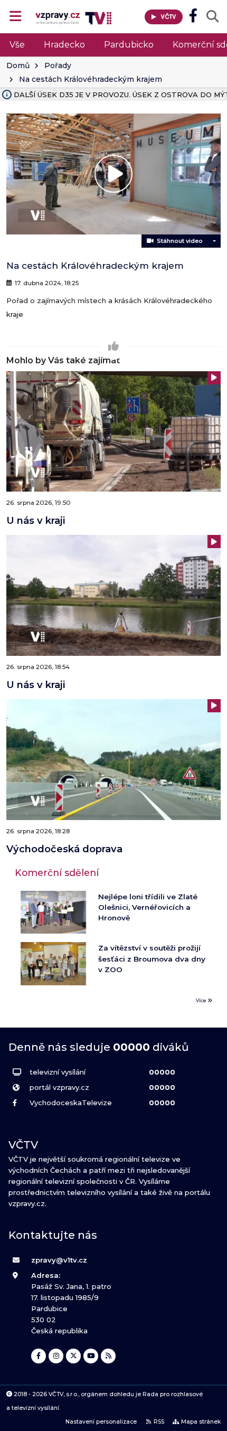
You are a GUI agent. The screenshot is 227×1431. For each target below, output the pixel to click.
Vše (17, 45)
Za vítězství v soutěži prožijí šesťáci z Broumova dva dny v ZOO (151, 959)
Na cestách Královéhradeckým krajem (90, 79)
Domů (18, 65)
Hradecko (64, 45)
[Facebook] (38, 1356)
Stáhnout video (178, 240)
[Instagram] (56, 1356)
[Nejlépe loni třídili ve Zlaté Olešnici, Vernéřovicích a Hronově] (53, 912)
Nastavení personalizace (101, 1421)
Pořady (57, 65)
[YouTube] (90, 1356)
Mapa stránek (201, 1421)
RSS (159, 1421)
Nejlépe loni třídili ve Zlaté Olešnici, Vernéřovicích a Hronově (147, 907)
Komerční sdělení (57, 872)
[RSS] (108, 1356)
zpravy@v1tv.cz (59, 1260)
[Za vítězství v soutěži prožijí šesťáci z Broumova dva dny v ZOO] (53, 963)
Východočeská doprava (64, 849)
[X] (73, 1356)
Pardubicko (129, 45)
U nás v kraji (35, 520)
